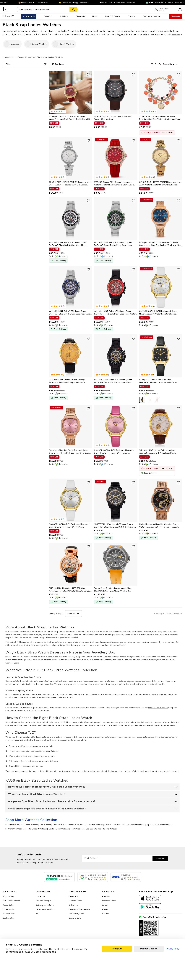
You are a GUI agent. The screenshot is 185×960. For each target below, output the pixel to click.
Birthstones (74, 905)
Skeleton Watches (95, 825)
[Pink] (157, 400)
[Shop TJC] (6, 9)
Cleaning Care (75, 918)
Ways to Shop (9, 896)
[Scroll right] (180, 44)
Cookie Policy (8, 918)
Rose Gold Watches (77, 825)
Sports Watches (110, 829)
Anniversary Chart (76, 914)
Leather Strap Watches (15, 829)
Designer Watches (93, 829)
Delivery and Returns (45, 905)
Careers (105, 905)
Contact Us (40, 896)
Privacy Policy (9, 914)
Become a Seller (109, 901)
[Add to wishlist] (88, 75)
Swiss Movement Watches (133, 825)
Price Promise (8, 909)
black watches (143, 737)
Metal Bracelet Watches (37, 829)
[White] (150, 400)
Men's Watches (77, 829)
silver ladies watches (158, 707)
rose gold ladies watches (126, 684)
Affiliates (105, 909)
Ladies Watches (59, 825)
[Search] (73, 9)
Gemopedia (74, 896)
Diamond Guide (75, 901)
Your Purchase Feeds (11, 901)
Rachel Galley (8, 905)
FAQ (37, 914)
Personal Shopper (43, 901)
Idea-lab (105, 914)
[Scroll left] (5, 44)
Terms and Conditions (45, 909)
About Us (106, 896)
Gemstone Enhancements (79, 909)
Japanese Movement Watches (159, 825)
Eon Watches (45, 825)
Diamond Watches (112, 825)
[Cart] (180, 9)
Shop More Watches (13, 825)
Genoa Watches (31, 825)
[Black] (142, 400)
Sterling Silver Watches (59, 829)
